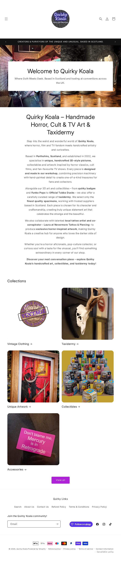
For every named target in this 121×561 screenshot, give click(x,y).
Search (18, 506)
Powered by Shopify (37, 549)
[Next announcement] (115, 42)
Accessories (15, 469)
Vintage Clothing (18, 343)
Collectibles (69, 406)
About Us (29, 506)
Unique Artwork (17, 406)
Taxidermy (68, 343)
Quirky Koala (22, 549)
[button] (6, 19)
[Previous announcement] (6, 42)
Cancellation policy (105, 552)
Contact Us (43, 506)
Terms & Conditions (79, 506)
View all (60, 480)
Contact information (105, 549)
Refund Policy (59, 506)
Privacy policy (69, 549)
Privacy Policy (99, 506)
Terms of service (86, 549)
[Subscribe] (57, 524)
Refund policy (54, 549)
